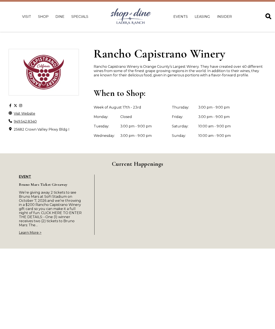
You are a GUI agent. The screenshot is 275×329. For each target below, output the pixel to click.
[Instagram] (20, 106)
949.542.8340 (25, 121)
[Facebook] (10, 106)
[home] (131, 17)
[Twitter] (15, 106)
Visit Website (24, 114)
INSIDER (224, 17)
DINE (59, 17)
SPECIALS (79, 17)
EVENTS (180, 17)
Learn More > (30, 233)
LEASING (202, 17)
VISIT (26, 17)
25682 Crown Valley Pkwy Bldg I (41, 129)
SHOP (43, 17)
